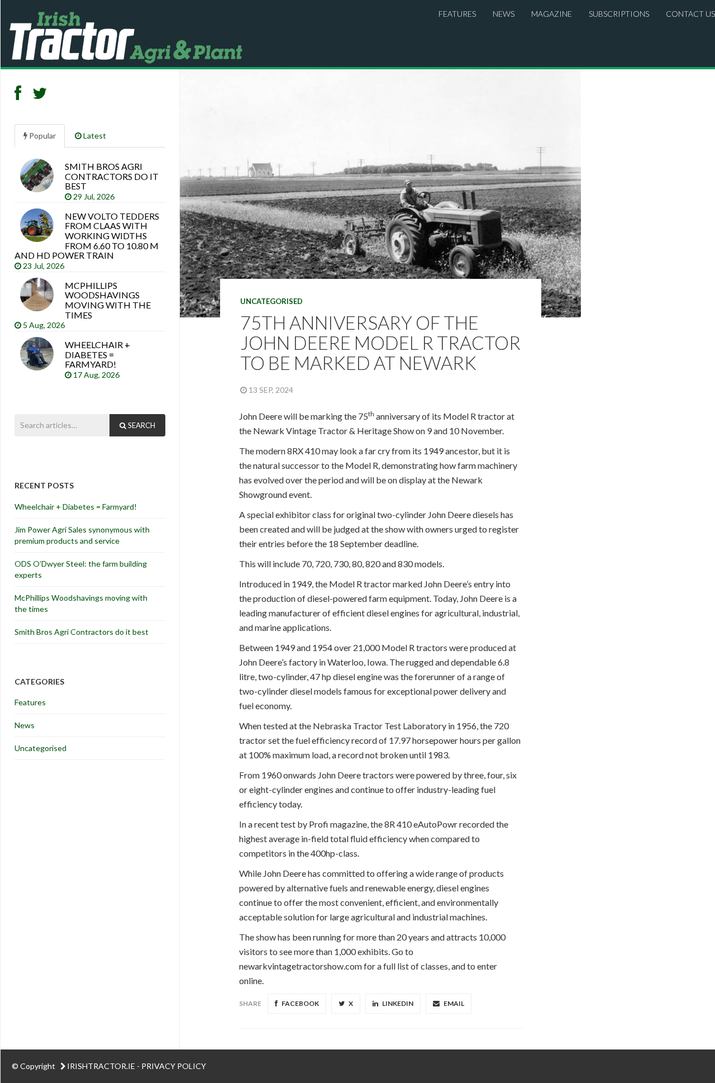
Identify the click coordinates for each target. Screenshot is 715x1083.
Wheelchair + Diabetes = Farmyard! (76, 506)
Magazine (551, 13)
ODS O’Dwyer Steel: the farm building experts (81, 569)
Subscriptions (619, 13)
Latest (94, 135)
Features (457, 13)
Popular (41, 135)
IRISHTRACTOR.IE (101, 1066)
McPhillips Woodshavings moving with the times (81, 603)
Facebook (299, 1003)
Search (140, 425)
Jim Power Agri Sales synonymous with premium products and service (82, 535)
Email (453, 1003)
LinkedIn (397, 1003)
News (503, 13)
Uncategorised (271, 301)
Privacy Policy (173, 1066)
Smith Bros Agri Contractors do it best (82, 631)
